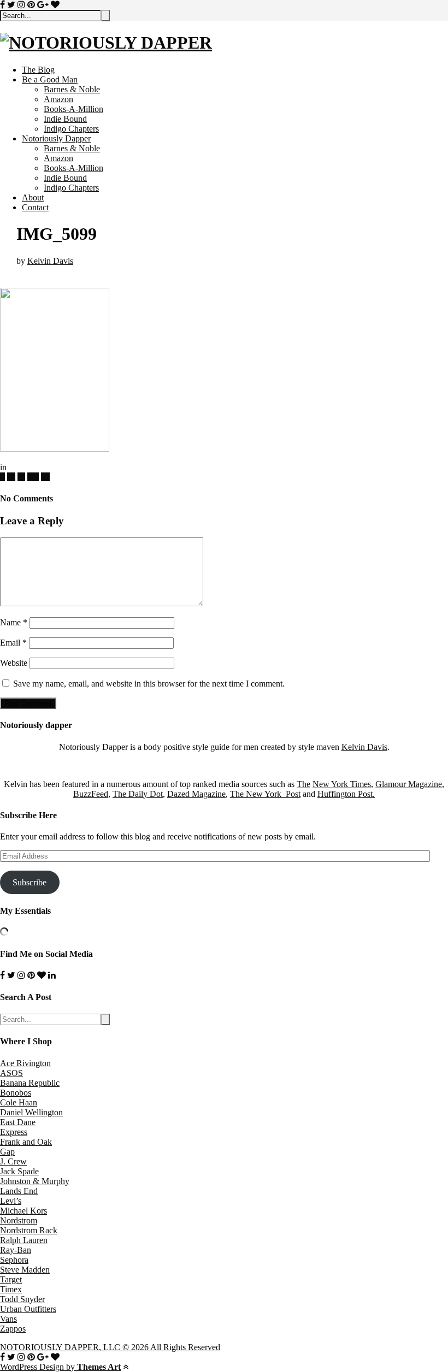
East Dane (18, 1122)
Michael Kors (23, 1210)
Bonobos (15, 1092)
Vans (8, 1318)
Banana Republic (30, 1082)
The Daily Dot (138, 794)
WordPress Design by (60, 1366)
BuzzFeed (90, 794)
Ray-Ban (15, 1250)
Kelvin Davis (50, 260)
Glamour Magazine (408, 784)
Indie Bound (65, 118)
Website (13, 662)
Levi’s (10, 1200)
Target (11, 1279)
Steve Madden (25, 1269)
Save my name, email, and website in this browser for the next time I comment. (149, 683)
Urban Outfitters (28, 1309)
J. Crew (13, 1161)
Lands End (19, 1191)
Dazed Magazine (196, 794)
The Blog (38, 69)
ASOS (11, 1073)
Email (13, 642)
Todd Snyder (22, 1299)
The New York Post (265, 794)
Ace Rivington (25, 1063)
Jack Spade (19, 1171)
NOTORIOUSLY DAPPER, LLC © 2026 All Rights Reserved (110, 1347)
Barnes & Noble (72, 89)
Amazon (58, 99)
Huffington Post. (346, 794)
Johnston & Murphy (34, 1181)
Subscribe (29, 882)
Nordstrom (18, 1220)
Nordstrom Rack (28, 1230)
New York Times (342, 784)
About (33, 197)
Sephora (14, 1259)
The (303, 784)
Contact (35, 207)
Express (13, 1132)
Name (13, 622)
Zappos (13, 1328)
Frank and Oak (26, 1141)
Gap (7, 1151)
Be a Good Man (50, 79)
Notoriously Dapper (56, 138)
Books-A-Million (73, 109)
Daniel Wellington (31, 1112)
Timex (11, 1289)
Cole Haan (18, 1102)
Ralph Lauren (24, 1240)
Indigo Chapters (71, 128)
